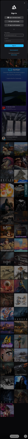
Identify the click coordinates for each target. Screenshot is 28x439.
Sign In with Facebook (15, 25)
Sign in (14, 45)
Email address (7, 32)
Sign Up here (14, 54)
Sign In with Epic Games (15, 17)
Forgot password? (14, 50)
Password (6, 38)
